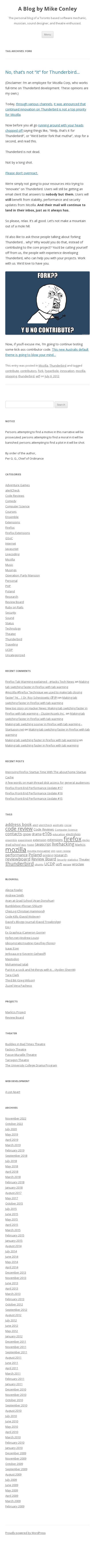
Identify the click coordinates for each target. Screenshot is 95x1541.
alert (35, 825)
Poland (10, 591)
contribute (12, 371)
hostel (30, 844)
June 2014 (11, 1257)
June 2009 (11, 1485)
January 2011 (14, 1384)
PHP (8, 586)
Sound (9, 618)
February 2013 (14, 1299)
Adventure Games (17, 485)
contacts (13, 833)
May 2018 (11, 1166)
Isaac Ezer (12, 948)
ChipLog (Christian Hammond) (25, 911)
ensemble (11, 840)
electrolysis (73, 834)
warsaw (67, 864)
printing (48, 855)
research (60, 855)
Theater (10, 634)
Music (9, 565)
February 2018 (14, 1182)
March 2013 (13, 1294)
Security (10, 613)
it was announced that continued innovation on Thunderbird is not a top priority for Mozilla (45, 109)
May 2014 (11, 1262)
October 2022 (14, 1124)
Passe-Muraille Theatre (21, 1055)
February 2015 (14, 1235)
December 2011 (15, 1342)
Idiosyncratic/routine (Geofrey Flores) (30, 943)
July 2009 (11, 1480)
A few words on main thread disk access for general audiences (47, 783)
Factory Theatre (15, 1049)
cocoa (67, 825)
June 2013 (11, 1283)
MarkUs (80, 845)
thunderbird (26, 376)
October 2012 (14, 1304)
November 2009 (15, 1458)
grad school (13, 845)
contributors (28, 371)
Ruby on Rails (14, 607)
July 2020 (11, 1129)
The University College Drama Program (31, 1065)
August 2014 (13, 1246)
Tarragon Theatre (17, 1060)
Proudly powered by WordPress (25, 1533)
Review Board (14, 602)
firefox (73, 839)
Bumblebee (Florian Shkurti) (23, 906)
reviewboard (17, 859)
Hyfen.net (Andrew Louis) (22, 938)
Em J (8, 927)
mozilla (80, 371)
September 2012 (16, 1310)
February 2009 (14, 1506)
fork (41, 371)
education (59, 834)
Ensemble (12, 517)
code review (19, 828)
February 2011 (14, 1379)
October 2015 (14, 1203)
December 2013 (15, 1272)
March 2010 (13, 1437)
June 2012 (11, 1326)
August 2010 (13, 1411)
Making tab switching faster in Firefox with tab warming (41, 740)
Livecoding (12, 554)
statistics (72, 859)
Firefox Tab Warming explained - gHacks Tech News (39, 682)
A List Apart (12, 1092)
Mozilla (43, 365)
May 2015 (11, 1219)
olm (53, 851)
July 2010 (11, 1416)
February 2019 (14, 1150)
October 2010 (14, 1400)
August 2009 (13, 1474)
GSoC (9, 538)
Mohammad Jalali (16, 964)
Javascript (11, 549)
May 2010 (11, 1427)
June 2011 (11, 1363)
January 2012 (14, 1336)
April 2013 (11, 1288)
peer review (63, 851)
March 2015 (13, 1230)
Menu (47, 34)
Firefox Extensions (17, 533)
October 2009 (14, 1464)
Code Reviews (14, 496)
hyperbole (52, 371)
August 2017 (13, 1193)
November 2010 (15, 1395)
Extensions (12, 522)
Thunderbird (57, 365)
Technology (13, 628)
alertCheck (12, 490)
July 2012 (11, 1320)
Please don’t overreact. (21, 173)
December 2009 (15, 1453)
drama (37, 834)
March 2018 (13, 1177)
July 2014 (11, 1251)
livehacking (63, 844)
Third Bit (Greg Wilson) (20, 980)
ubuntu (39, 864)
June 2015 (11, 1214)
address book (18, 824)
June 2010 (11, 1421)
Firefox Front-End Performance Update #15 (34, 798)
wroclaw (78, 864)
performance (16, 854)
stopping (11, 376)
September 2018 (16, 1156)
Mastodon (12, 959)
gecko (86, 840)
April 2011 (11, 1368)
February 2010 (14, 1442)
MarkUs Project (15, 1012)
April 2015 (11, 1225)
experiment (25, 840)
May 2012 (11, 1331)
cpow (27, 834)
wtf (38, 376)
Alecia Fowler (14, 890)
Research (11, 597)
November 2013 (15, 1278)
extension (39, 840)
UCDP (9, 650)
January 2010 (14, 1448)
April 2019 (11, 1140)
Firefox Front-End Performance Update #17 (34, 788)
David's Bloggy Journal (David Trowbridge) (33, 922)
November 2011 (15, 1347)
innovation (67, 371)
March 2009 (13, 1501)
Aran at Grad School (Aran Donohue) (29, 901)
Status (9, 623)
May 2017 (11, 1198)
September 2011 (16, 1352)
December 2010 (15, 1389)
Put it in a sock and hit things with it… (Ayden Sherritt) (40, 970)
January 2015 (14, 1241)
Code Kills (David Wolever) (22, 916)
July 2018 (11, 1161)
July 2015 (11, 1209)
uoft (59, 864)
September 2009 (16, 1469)
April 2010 (11, 1432)
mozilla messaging (38, 851)
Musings (11, 570)
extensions (55, 840)
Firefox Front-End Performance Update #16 (34, 793)
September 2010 (16, 1405)
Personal (11, 581)
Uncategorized (15, 655)
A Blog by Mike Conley (47, 8)
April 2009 (11, 1496)
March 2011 (13, 1373)
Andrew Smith (14, 895)
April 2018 (11, 1172)
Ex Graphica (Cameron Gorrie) (25, 932)
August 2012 (13, 1315)
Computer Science (17, 506)
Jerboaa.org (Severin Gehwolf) (25, 954)
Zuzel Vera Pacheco (18, 986)
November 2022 (15, 1118)
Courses (11, 512)
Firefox (10, 528)
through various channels (34, 104)
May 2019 (11, 1134)
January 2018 (14, 1187)
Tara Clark (12, 975)
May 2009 (11, 1490)
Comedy (10, 501)
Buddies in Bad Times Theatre (25, 1044)
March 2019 (13, 1145)
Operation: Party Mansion (22, 575)
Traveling (11, 644)
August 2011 (13, 1357)
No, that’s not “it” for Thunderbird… (42, 72)
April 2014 (11, 1267)
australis (58, 825)
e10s (47, 834)
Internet (10, 543)
